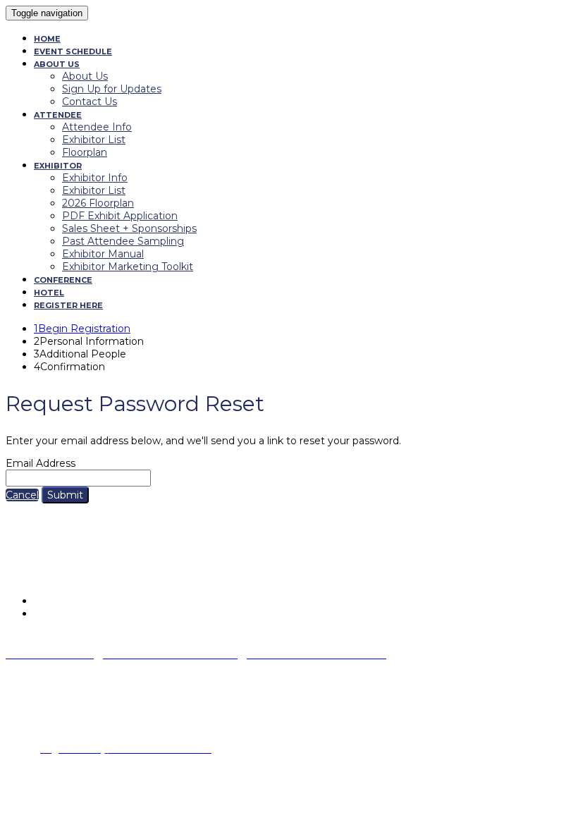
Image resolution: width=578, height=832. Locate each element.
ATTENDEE (58, 115)
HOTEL (49, 293)
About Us (85, 76)
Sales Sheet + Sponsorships (129, 228)
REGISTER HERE (68, 305)
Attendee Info (97, 127)
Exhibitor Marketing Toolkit (127, 266)
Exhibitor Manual (103, 253)
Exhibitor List (93, 139)
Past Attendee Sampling (123, 241)
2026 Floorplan (98, 203)
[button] (22, 495)
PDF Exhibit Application (120, 215)
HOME (47, 39)
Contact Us (89, 101)
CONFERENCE (63, 280)
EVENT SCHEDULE (73, 51)
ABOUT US (57, 64)
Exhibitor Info (95, 177)
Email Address (40, 463)
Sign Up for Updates (111, 88)
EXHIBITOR (58, 166)
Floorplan (84, 152)
